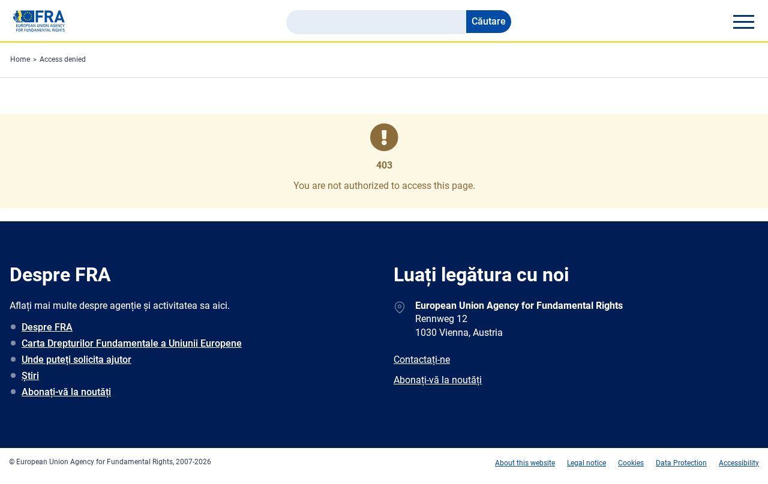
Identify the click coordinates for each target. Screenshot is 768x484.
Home (20, 59)
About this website (525, 463)
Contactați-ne (422, 359)
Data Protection (681, 463)
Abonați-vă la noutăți (66, 392)
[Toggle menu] (743, 21)
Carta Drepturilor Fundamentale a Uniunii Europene (132, 343)
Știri (30, 375)
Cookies (631, 463)
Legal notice (586, 463)
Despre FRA (47, 327)
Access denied (63, 59)
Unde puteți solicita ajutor (76, 359)
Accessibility (739, 463)
